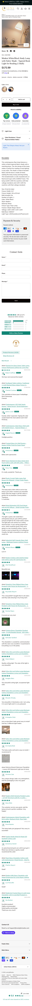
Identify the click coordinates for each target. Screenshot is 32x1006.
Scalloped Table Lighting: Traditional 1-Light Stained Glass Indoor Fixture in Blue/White (15, 385)
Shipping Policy (5, 976)
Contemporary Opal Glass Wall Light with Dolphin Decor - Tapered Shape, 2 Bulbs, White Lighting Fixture (15, 428)
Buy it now (16, 104)
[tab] (5, 158)
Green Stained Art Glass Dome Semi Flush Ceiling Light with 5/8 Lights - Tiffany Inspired (15, 463)
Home (3, 14)
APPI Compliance (15, 984)
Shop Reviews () (8, 356)
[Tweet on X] (7, 51)
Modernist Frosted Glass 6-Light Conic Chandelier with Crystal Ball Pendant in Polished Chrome (16, 895)
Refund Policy (14, 976)
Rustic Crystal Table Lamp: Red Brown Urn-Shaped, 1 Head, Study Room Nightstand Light (15, 480)
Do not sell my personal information (10, 982)
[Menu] (29, 9)
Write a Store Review (16, 333)
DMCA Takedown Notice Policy (20, 975)
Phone (3, 273)
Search (3, 975)
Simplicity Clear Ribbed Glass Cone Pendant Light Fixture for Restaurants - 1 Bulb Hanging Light (15, 586)
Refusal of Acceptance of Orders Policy (11, 981)
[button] (25, 9)
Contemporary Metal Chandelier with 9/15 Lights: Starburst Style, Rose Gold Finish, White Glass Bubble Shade (15, 819)
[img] (16, 315)
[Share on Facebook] (11, 51)
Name (3, 257)
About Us (9, 975)
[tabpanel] (16, 188)
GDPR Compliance (25, 984)
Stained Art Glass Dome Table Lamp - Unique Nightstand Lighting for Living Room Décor (16, 367)
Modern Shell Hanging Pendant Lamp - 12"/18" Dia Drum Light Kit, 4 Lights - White (16, 798)
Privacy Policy (23, 982)
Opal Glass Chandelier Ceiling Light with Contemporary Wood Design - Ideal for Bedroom (15, 860)
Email (3, 265)
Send (16, 300)
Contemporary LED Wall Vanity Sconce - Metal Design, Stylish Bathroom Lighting (15, 406)
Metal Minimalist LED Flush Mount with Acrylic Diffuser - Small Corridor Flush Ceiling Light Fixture (15, 507)
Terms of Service (5, 984)
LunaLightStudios (9, 972)
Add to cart (21, 99)
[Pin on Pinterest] (14, 51)
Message (4, 281)
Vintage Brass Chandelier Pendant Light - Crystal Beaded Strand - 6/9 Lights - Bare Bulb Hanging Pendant (16, 632)
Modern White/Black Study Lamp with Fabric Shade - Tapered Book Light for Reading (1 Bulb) (14, 16)
